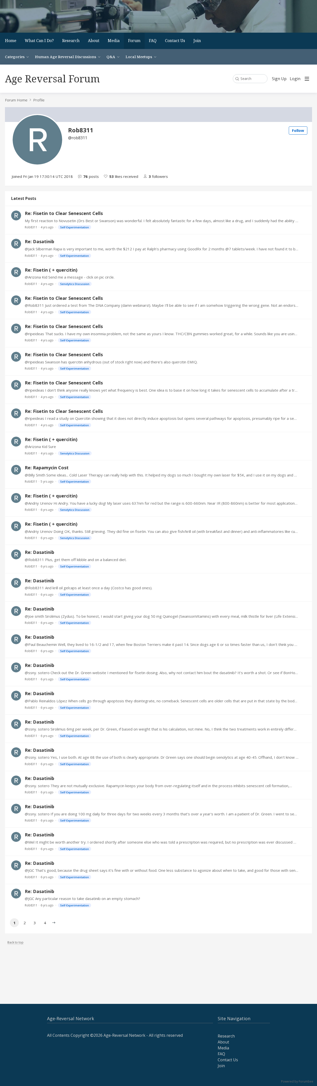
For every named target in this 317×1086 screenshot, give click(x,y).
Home (10, 40)
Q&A (110, 56)
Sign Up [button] (279, 78)
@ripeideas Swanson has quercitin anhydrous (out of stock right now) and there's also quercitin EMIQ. (111, 361)
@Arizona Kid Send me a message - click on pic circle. (69, 277)
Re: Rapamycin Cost (47, 468)
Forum (134, 40)
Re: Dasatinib (39, 241)
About (93, 40)
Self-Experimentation (74, 227)
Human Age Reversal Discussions (65, 56)
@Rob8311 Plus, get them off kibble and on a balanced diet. (76, 559)
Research (70, 40)
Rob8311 (31, 227)
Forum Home (16, 100)
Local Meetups (139, 56)
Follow (298, 130)
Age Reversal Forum (52, 78)
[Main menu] (306, 78)
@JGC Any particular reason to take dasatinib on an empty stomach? (82, 898)
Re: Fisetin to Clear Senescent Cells (64, 213)
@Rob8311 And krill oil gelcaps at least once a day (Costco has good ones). (88, 587)
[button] (53, 922)
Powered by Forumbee (297, 1082)
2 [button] (25, 922)
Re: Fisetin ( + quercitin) (51, 270)
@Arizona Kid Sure (40, 446)
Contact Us (175, 40)
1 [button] (14, 922)
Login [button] (295, 78)
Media (114, 40)
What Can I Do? (39, 40)
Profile (39, 100)
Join (197, 40)
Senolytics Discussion (74, 284)
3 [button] (35, 922)
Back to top (15, 942)
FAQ (153, 40)
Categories (15, 56)
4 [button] (45, 922)
